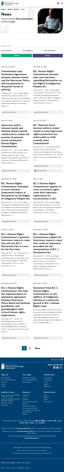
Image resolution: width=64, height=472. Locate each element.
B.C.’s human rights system (8, 380)
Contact (3, 386)
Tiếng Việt (42, 422)
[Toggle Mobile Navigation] (62, 3)
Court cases (4, 405)
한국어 (27, 422)
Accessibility (20, 467)
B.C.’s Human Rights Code (30, 380)
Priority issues (49, 375)
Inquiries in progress (6, 403)
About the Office (6, 377)
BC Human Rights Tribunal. (26, 431)
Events (46, 399)
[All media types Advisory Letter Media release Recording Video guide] (53, 50)
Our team (4, 382)
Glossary (25, 414)
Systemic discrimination (29, 406)
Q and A (25, 397)
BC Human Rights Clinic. (24, 428)
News (45, 395)
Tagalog (21, 422)
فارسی (59, 420)
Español (32, 422)
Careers (3, 384)
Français (49, 420)
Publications (26, 395)
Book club (25, 403)
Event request (48, 401)
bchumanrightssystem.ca (32, 438)
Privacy (3, 467)
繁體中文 (43, 420)
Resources (26, 392)
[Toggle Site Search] (57, 3)
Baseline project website (23, 462)
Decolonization (48, 380)
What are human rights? (29, 377)
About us (4, 375)
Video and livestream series (30, 401)
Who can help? (27, 382)
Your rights (27, 375)
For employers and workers (30, 408)
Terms (8, 467)
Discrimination (48, 377)
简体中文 (37, 420)
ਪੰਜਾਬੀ (54, 420)
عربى (36, 422)
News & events (49, 392)
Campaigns (26, 399)
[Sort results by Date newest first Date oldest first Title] (10, 50)
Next (37, 348)
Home (3, 9)
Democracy (47, 386)
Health (46, 384)
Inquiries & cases (7, 392)
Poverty (46, 382)
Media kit (46, 397)
